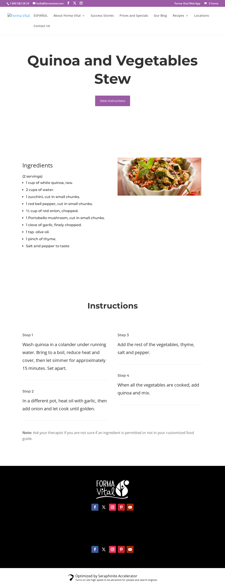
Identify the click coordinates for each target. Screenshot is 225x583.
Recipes (178, 16)
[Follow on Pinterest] (121, 507)
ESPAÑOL (41, 16)
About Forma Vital (67, 16)
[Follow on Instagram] (112, 507)
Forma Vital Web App (187, 3)
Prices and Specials (134, 16)
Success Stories (102, 16)
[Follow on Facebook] (94, 507)
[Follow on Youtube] (130, 507)
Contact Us (42, 26)
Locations (201, 16)
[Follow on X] (103, 507)
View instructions (112, 101)
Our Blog (160, 16)
